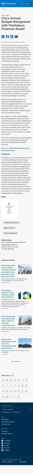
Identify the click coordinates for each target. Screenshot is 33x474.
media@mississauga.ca (9, 244)
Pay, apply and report (7, 422)
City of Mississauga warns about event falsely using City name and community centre (8, 321)
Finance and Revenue (10, 233)
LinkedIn (6, 445)
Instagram (7, 450)
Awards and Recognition (11, 222)
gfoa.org (19, 193)
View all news (16, 361)
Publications (5, 419)
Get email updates (6, 433)
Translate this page (6, 406)
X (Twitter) (7, 440)
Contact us (4, 431)
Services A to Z (5, 424)
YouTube (6, 448)
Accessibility (23, 462)
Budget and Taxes (9, 228)
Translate (17, 412)
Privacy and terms (7, 462)
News (4, 9)
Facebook (7, 443)
